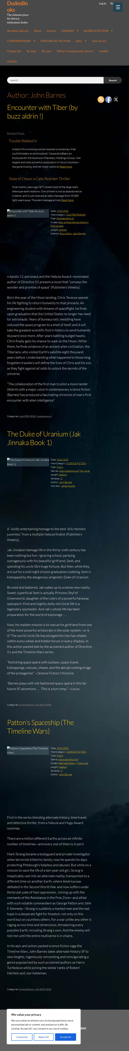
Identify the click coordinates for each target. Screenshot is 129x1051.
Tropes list (14, 51)
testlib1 (103, 51)
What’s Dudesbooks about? (75, 51)
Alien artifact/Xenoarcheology (73, 222)
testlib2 (12, 61)
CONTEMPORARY (19, 41)
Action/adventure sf (69, 470)
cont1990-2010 (27, 416)
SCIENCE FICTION (96, 30)
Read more (66, 166)
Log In (102, 3)
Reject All (44, 1037)
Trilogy (59, 467)
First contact (57, 225)
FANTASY (67, 30)
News (37, 30)
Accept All (65, 1037)
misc (79, 41)
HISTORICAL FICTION (55, 41)
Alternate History (67, 763)
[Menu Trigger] (118, 7)
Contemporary (44, 416)
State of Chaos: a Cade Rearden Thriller (39, 178)
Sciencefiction (26, 704)
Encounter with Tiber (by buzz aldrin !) (42, 111)
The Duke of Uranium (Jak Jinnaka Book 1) (44, 438)
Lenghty (63, 229)
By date (31, 51)
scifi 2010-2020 (43, 704)
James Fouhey (68, 485)
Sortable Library (18, 30)
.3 (61, 478)
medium (63, 474)
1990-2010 (62, 210)
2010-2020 (62, 459)
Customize (21, 1037)
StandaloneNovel (65, 218)
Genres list (99, 41)
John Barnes (79, 233)
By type (46, 51)
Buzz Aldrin (66, 233)
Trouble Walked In (23, 141)
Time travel (82, 763)
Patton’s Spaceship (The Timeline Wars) (40, 726)
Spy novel (85, 470)
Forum (51, 30)
